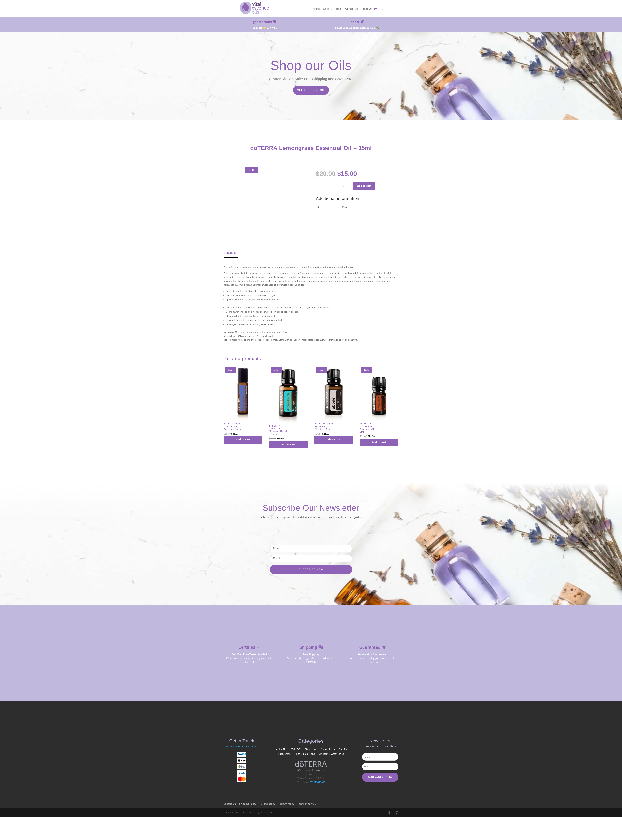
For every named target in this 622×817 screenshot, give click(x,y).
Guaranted (369, 647)
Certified (246, 647)
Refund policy (267, 803)
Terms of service (307, 803)
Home (316, 9)
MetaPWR (296, 749)
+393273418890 (316, 782)
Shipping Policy (247, 803)
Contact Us (351, 9)
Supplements (285, 754)
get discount (262, 22)
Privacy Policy (286, 803)
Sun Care (344, 749)
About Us (367, 9)
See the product (311, 90)
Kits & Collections (305, 754)
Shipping (308, 647)
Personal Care (328, 749)
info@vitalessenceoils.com (241, 746)
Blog (339, 9)
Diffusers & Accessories (331, 754)
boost (355, 22)
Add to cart (364, 186)
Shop (326, 9)
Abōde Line (311, 749)
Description (231, 252)
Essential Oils (280, 749)
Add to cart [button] (243, 439)
